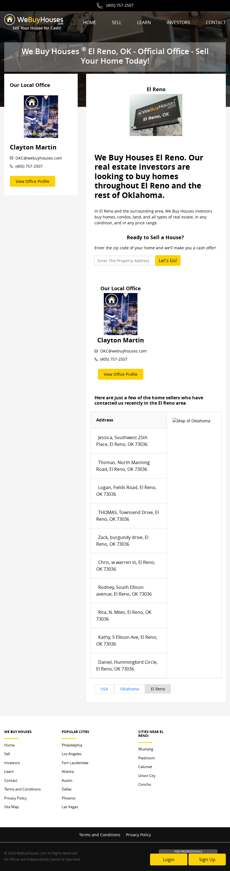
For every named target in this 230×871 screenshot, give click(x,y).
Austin (67, 780)
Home (89, 22)
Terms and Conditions (22, 789)
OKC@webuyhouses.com (38, 158)
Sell (116, 22)
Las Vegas (70, 806)
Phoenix (68, 798)
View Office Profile (32, 181)
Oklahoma (129, 689)
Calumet (145, 766)
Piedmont (146, 758)
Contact (216, 22)
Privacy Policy (15, 798)
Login (168, 859)
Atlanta (68, 771)
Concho (144, 784)
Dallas (67, 789)
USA (104, 689)
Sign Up (207, 859)
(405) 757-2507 (120, 5)
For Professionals (188, 851)
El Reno (158, 689)
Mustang (145, 749)
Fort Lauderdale (75, 762)
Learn (144, 22)
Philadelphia (72, 745)
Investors (178, 22)
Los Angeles (71, 753)
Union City (147, 775)
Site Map (11, 806)
